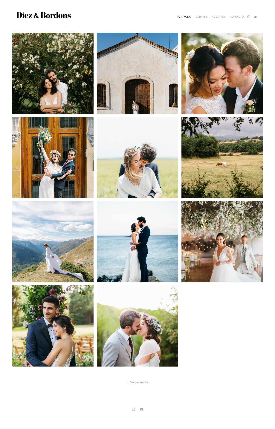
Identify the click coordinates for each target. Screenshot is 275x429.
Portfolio (184, 17)
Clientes (201, 16)
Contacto (237, 16)
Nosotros (219, 16)
